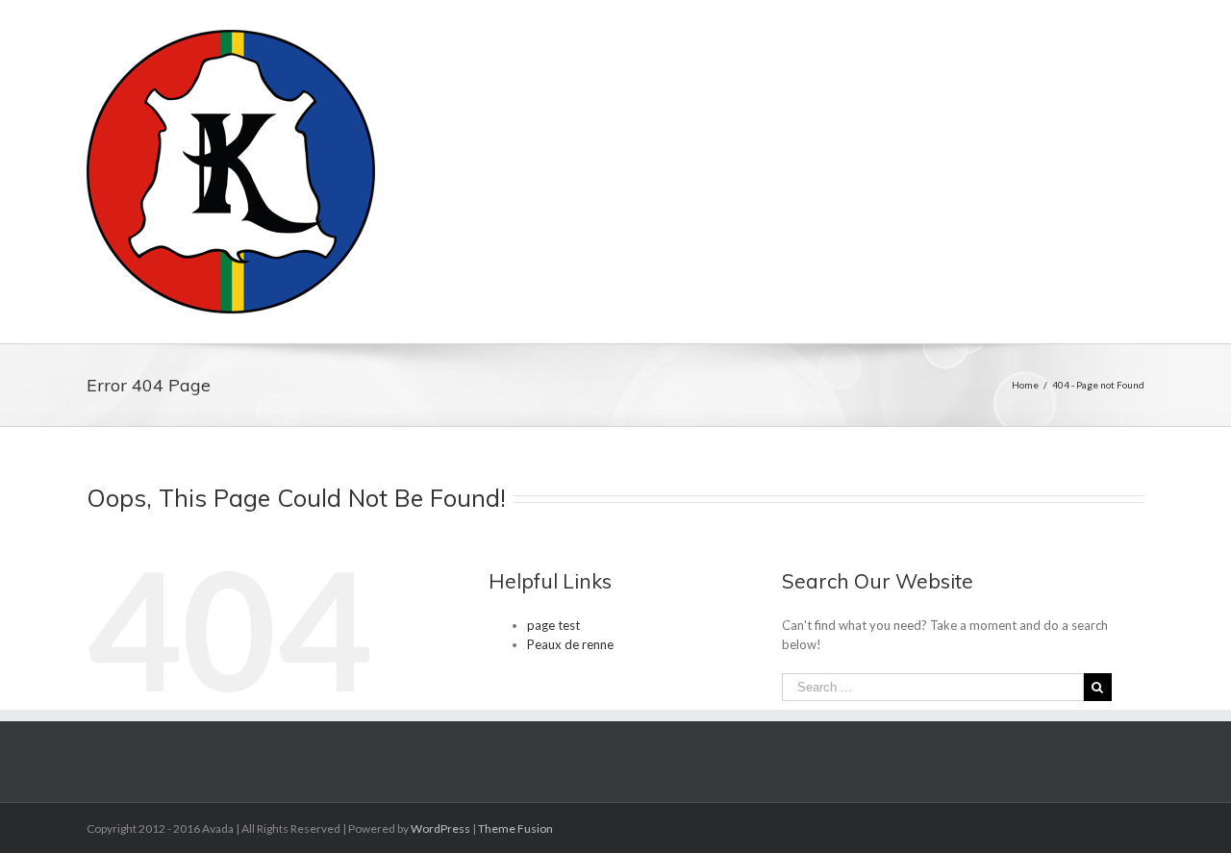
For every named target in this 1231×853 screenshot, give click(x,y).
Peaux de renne (570, 644)
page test (553, 625)
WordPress (440, 828)
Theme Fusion (515, 828)
